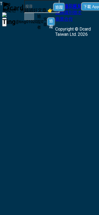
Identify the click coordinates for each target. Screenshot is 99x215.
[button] (70, 6)
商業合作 (64, 19)
